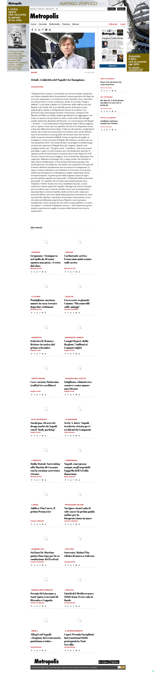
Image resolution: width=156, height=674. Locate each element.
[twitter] (35, 29)
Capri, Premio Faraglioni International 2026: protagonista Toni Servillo (79, 639)
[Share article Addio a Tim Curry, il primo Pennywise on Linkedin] (37, 524)
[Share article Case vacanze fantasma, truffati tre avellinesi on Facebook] (32, 394)
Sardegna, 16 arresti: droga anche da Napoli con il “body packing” (43, 426)
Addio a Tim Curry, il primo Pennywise (42, 509)
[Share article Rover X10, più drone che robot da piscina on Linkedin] (107, 90)
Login (123, 24)
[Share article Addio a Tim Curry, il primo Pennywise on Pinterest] (40, 524)
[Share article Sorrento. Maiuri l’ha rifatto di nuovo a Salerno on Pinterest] (74, 565)
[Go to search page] (56, 9)
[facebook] (32, 29)
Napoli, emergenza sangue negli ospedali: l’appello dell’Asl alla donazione (77, 469)
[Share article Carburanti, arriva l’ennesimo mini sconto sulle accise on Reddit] (79, 272)
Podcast (66, 24)
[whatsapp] (46, 29)
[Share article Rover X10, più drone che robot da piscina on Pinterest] (110, 90)
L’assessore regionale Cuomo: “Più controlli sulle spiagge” (77, 303)
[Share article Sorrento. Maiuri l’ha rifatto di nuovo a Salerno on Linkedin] (71, 565)
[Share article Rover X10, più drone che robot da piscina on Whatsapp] (113, 90)
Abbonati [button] (112, 66)
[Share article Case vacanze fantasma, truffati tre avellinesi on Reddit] (46, 394)
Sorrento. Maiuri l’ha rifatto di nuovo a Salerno (79, 554)
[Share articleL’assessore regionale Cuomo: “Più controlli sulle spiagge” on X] (68, 313)
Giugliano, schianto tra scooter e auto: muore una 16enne (78, 385)
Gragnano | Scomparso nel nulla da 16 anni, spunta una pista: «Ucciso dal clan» (45, 261)
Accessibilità (93, 667)
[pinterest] (42, 29)
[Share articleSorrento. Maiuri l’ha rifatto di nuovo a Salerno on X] (68, 565)
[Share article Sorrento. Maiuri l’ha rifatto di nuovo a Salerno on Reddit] (79, 565)
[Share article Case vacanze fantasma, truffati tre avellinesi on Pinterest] (40, 394)
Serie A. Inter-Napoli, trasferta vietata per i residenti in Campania (77, 426)
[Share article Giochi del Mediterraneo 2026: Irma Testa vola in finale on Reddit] (79, 606)
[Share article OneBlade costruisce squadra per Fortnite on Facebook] (102, 129)
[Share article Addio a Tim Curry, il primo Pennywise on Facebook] (32, 524)
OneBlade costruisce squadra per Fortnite (109, 122)
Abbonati (113, 24)
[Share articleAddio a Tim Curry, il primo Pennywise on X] (35, 524)
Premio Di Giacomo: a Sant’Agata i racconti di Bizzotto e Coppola (44, 597)
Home (33, 24)
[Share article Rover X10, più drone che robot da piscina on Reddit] (116, 90)
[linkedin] (39, 29)
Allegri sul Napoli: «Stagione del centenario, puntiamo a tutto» (45, 638)
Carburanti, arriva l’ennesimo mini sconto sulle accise (77, 259)
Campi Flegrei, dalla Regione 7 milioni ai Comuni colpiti (76, 344)
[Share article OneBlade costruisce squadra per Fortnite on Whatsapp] (113, 129)
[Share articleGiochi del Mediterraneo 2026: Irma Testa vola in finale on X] (68, 606)
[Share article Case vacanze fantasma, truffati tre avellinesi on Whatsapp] (43, 394)
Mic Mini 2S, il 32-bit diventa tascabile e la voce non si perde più (112, 102)
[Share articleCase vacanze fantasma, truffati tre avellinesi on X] (35, 394)
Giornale (43, 24)
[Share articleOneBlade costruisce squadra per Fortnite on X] (104, 129)
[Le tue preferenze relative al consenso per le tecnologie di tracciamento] (153, 671)
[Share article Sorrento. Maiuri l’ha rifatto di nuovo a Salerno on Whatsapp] (77, 565)
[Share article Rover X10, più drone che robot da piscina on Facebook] (102, 90)
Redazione (41, 9)
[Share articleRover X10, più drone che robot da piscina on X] (104, 90)
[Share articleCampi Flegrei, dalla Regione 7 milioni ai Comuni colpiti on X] (68, 354)
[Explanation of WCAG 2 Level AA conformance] (121, 668)
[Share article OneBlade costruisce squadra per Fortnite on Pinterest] (110, 129)
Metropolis (33, 9)
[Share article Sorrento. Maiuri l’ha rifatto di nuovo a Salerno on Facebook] (66, 565)
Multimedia (54, 24)
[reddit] (49, 29)
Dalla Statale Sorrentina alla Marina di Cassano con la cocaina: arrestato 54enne (45, 469)
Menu (75, 24)
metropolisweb (69, 562)
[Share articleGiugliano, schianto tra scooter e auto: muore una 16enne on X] (68, 394)
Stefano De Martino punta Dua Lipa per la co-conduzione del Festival (45, 556)
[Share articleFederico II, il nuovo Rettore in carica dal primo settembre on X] (35, 354)
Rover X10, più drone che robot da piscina (110, 83)
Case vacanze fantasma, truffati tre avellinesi (44, 383)
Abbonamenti (49, 9)
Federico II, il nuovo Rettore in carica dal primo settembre (42, 344)
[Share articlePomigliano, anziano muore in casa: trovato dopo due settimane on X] (35, 313)
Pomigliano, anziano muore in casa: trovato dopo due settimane (43, 303)
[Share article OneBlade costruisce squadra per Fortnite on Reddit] (116, 129)
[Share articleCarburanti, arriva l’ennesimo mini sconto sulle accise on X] (68, 272)
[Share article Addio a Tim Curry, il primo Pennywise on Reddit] (46, 524)
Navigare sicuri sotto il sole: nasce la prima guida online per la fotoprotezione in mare (79, 513)
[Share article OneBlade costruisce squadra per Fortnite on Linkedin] (107, 129)
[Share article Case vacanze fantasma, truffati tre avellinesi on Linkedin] (37, 394)
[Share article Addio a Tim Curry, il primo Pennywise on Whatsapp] (43, 524)
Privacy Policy (84, 667)
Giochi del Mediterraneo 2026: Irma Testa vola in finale (78, 597)
